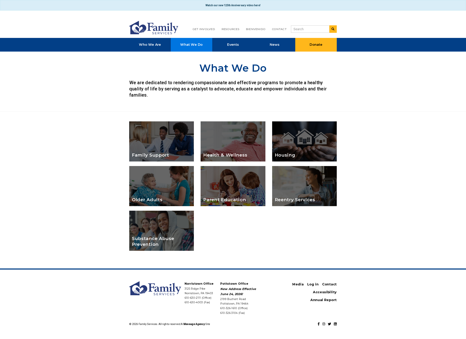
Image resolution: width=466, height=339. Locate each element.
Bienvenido (255, 29)
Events (233, 45)
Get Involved (204, 29)
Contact (279, 29)
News (275, 45)
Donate (315, 45)
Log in (313, 284)
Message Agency (194, 324)
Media (298, 284)
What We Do (191, 45)
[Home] (153, 27)
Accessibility (325, 292)
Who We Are (150, 45)
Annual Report (323, 300)
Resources (230, 29)
